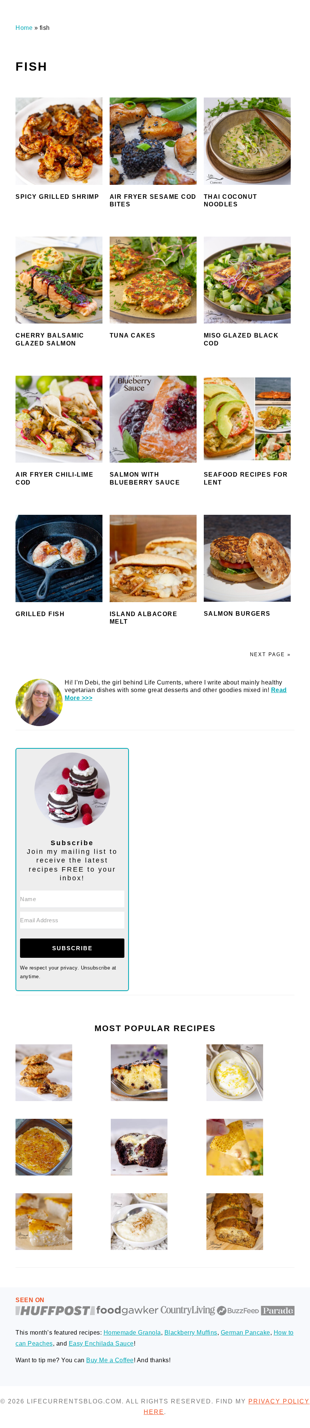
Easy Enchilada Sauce (101, 1343)
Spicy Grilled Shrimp (57, 197)
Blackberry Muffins (190, 1332)
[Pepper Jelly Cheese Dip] (44, 1173)
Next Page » (270, 654)
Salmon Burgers (237, 613)
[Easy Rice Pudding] (139, 1248)
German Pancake (245, 1332)
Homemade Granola (132, 1332)
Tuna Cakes (133, 335)
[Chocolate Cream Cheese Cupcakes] (139, 1173)
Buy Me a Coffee (110, 1360)
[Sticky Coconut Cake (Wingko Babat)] (44, 1248)
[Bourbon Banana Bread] (234, 1248)
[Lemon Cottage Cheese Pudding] (234, 1099)
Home (24, 28)
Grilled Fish (40, 614)
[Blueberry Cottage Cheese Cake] (139, 1099)
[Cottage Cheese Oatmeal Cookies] (44, 1099)
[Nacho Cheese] (234, 1173)
